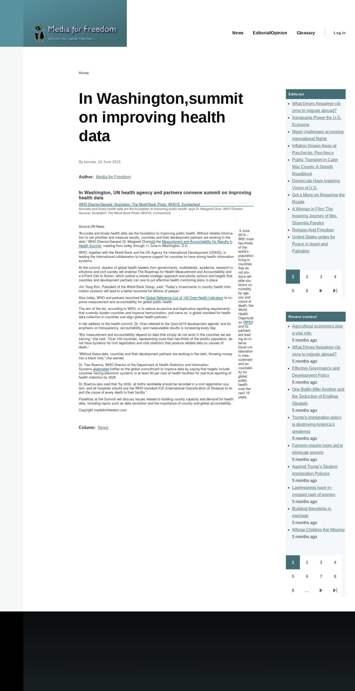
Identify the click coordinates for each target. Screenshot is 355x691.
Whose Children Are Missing (318, 529)
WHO (248, 322)
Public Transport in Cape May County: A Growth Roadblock (315, 167)
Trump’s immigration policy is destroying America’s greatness (316, 424)
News (103, 427)
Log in (340, 33)
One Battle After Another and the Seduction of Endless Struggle (318, 396)
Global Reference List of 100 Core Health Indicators (184, 297)
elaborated (101, 368)
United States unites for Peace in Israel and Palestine (313, 244)
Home (84, 73)
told (152, 241)
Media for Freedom (113, 177)
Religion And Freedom (313, 230)
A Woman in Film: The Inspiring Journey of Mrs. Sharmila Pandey (314, 216)
